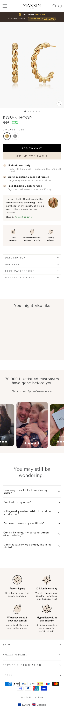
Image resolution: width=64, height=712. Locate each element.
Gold (7, 136)
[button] (32, 705)
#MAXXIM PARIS (15, 654)
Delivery (12, 264)
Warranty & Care (19, 277)
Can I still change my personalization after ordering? (26, 534)
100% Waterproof (19, 270)
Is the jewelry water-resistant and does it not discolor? (28, 513)
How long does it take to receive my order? (25, 491)
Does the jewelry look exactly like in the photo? (27, 546)
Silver (15, 136)
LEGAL (8, 675)
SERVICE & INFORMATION (22, 665)
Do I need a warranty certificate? (24, 523)
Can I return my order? (17, 502)
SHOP (7, 644)
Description (15, 257)
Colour (13, 130)
